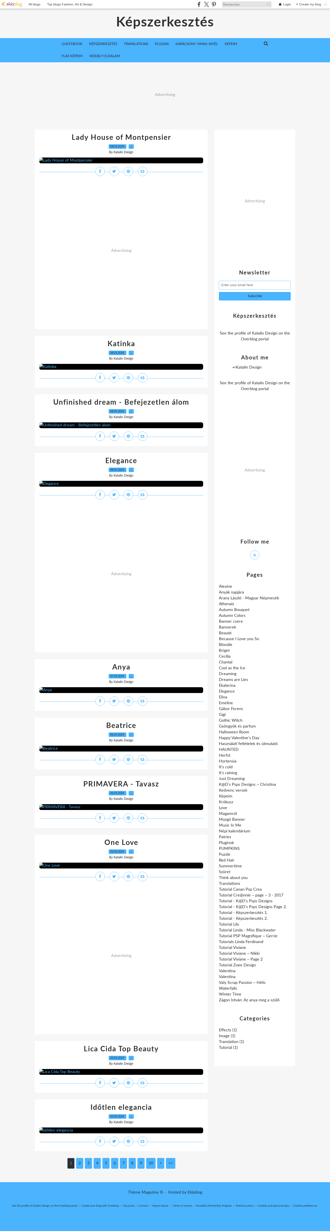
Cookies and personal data (273, 1205)
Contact (143, 1205)
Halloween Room (234, 732)
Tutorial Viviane (232, 948)
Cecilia (225, 656)
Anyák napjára (231, 592)
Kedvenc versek (233, 790)
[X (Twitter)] (206, 4)
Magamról (228, 814)
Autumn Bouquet (234, 610)
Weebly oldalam (104, 56)
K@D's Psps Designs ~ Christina (247, 785)
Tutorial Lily (229, 924)
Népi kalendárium (234, 831)
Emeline (226, 703)
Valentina (227, 971)
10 (151, 1163)
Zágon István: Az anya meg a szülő (249, 1000)
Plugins (162, 44)
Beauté (225, 633)
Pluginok (226, 843)
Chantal (225, 662)
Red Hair (226, 860)
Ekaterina (227, 686)
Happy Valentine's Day (239, 738)
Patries (225, 837)
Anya (121, 667)
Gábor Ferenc (231, 709)
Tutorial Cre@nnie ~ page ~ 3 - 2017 (251, 895)
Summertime (230, 866)
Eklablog (195, 1192)
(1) (228, 1030)
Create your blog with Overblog (100, 1205)
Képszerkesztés (165, 22)
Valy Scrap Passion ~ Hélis (242, 983)
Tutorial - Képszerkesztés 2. (243, 919)
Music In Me (230, 825)
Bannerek (227, 627)
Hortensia (227, 761)
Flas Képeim (72, 56)
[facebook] (199, 4)
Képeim (231, 44)
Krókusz (226, 802)
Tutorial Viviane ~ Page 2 (241, 959)
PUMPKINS (229, 849)
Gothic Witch (230, 721)
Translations (136, 44)
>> (170, 1163)
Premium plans (244, 1205)
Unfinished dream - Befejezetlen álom (121, 402)
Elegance (121, 460)
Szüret (224, 872)
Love (223, 808)
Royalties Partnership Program (214, 1205)
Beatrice (121, 725)
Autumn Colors (232, 616)
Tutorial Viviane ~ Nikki (239, 954)
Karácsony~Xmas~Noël (197, 44)
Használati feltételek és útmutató (248, 744)
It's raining (228, 773)
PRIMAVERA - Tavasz (121, 784)
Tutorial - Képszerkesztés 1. (243, 913)
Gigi (222, 715)
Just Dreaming (232, 779)
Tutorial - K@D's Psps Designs (246, 901)
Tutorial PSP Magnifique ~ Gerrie (248, 936)
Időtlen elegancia (121, 1107)
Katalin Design (264, 333)
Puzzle (224, 855)
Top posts (128, 1205)
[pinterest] (214, 4)
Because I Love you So (239, 639)
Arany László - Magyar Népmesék (249, 598)
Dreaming (227, 674)
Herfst (224, 756)
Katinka (121, 344)
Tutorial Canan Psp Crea (240, 890)
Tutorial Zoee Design (237, 965)
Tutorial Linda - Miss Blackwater (247, 930)
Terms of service (182, 1205)
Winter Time (230, 994)
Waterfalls (228, 989)
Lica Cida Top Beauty (121, 1049)
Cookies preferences (305, 1205)
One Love (121, 842)
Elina (223, 697)
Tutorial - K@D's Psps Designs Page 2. (253, 907)
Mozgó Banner (232, 820)
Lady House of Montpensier (121, 137)
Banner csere (231, 622)
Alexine (225, 587)
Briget (224, 651)
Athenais (226, 604)
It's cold (226, 767)
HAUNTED (229, 750)
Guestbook (72, 44)
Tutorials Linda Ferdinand (241, 942)
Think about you (233, 878)
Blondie (225, 645)
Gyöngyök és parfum (237, 726)
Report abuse (160, 1205)
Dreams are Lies (233, 680)
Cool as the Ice (232, 668)
